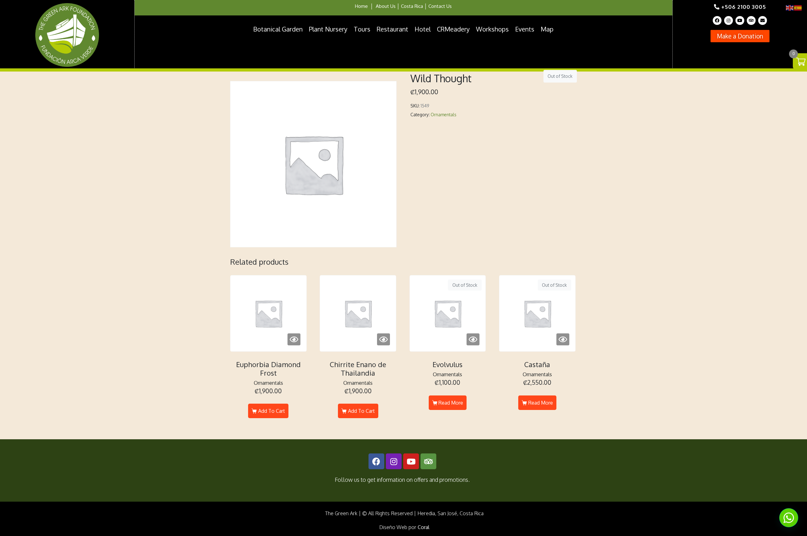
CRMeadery (453, 29)
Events (524, 29)
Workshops (492, 29)
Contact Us (440, 6)
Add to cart (271, 411)
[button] (740, 36)
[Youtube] (739, 20)
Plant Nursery (328, 29)
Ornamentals (443, 114)
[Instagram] (728, 20)
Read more (450, 403)
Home (361, 6)
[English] (790, 7)
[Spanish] (798, 7)
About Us (386, 6)
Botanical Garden (278, 29)
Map (547, 29)
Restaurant (392, 29)
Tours (362, 29)
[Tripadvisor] (751, 20)
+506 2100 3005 (743, 6)
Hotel (423, 29)
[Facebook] (717, 20)
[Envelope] (762, 20)
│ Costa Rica (409, 6)
